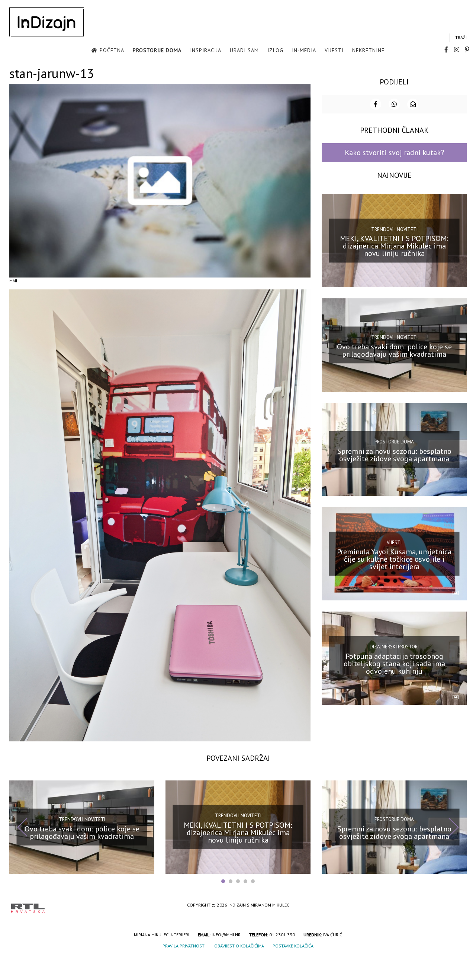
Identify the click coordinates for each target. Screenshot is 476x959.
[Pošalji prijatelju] (412, 104)
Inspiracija (205, 50)
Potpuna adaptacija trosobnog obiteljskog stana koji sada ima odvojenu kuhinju (394, 663)
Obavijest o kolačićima (239, 946)
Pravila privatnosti (184, 946)
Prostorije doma (157, 50)
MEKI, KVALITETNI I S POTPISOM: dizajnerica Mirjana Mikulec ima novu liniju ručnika (394, 246)
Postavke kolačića (293, 946)
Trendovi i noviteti (394, 229)
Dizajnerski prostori (394, 647)
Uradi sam (244, 50)
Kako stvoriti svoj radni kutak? (394, 152)
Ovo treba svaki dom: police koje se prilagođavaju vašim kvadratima (394, 350)
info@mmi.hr (226, 934)
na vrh (457, 905)
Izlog (275, 50)
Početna (112, 50)
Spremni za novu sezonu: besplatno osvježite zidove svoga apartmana (394, 454)
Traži (461, 37)
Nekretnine (368, 50)
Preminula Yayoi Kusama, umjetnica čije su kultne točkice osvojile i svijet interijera (394, 559)
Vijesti (334, 50)
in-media (304, 50)
